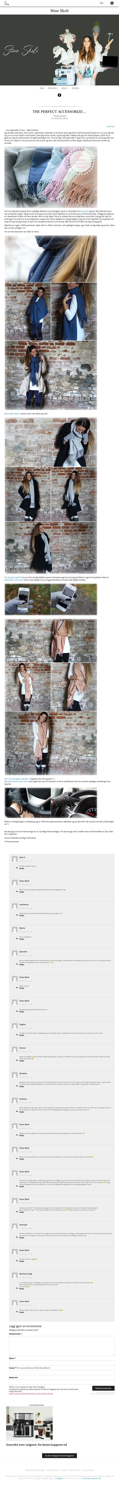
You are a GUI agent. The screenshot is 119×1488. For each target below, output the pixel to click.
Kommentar (15, 1334)
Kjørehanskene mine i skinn (16, 781)
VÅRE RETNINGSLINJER (35, 1470)
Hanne (22, 1048)
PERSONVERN (53, 1470)
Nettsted (13, 1377)
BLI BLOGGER (88, 1470)
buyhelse (84, 211)
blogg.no (59, 1478)
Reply (21, 868)
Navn (12, 1358)
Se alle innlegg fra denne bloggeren (59, 1456)
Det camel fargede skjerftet (16, 779)
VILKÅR (63, 1470)
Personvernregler (98, 1393)
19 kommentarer (59, 116)
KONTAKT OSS (74, 1470)
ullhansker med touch (14, 580)
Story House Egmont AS (92, 1478)
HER (24, 228)
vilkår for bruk (106, 1393)
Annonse (111, 126)
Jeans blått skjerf (11, 413)
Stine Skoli (59, 10)
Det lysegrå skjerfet (12, 577)
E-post (29, 1368)
